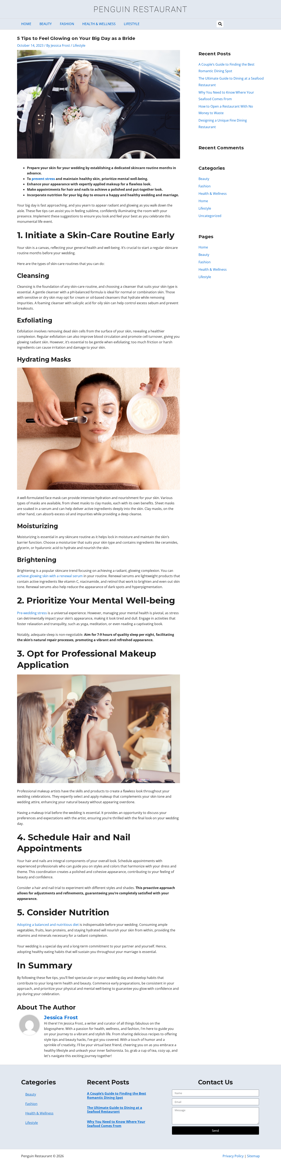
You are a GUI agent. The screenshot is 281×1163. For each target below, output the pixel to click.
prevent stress (43, 178)
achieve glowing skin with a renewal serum (50, 576)
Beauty (45, 24)
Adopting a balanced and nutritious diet (48, 924)
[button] (220, 24)
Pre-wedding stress (32, 613)
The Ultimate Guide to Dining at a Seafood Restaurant (114, 1109)
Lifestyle (131, 24)
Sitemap (253, 1156)
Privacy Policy (233, 1156)
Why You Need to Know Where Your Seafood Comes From (116, 1123)
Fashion (67, 24)
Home (26, 24)
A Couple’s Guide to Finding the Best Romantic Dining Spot (116, 1095)
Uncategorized (210, 216)
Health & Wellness (99, 24)
